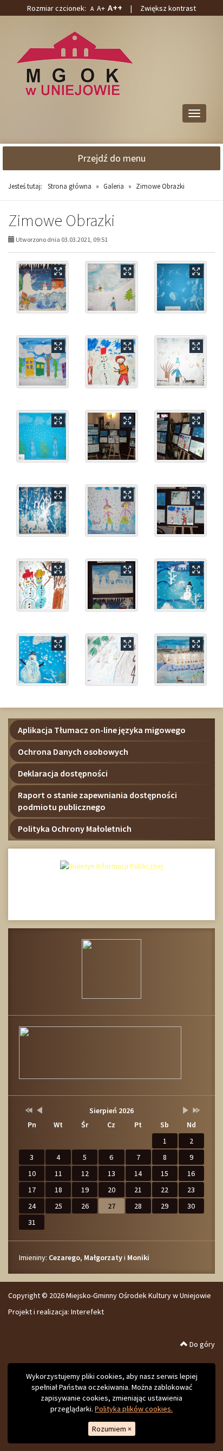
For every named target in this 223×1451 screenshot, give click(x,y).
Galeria (113, 186)
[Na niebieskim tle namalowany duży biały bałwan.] (42, 659)
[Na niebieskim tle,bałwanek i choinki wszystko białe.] (180, 584)
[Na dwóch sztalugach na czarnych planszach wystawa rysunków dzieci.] (180, 436)
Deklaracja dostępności (63, 773)
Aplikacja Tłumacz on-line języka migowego (102, 729)
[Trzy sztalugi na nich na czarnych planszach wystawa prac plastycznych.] (111, 436)
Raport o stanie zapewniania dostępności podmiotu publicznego (97, 801)
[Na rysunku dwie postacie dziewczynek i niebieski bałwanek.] (111, 510)
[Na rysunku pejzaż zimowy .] (180, 659)
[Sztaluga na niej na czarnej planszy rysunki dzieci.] (180, 510)
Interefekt (87, 1312)
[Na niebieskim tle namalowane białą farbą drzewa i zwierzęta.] (42, 510)
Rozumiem (112, 1429)
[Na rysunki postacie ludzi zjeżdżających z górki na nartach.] (111, 659)
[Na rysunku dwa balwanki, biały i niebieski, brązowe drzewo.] (42, 584)
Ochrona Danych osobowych (73, 751)
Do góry (201, 1344)
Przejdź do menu (111, 158)
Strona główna (69, 186)
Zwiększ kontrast (168, 8)
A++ (115, 7)
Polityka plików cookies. (134, 1409)
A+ (101, 8)
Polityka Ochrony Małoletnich (75, 828)
